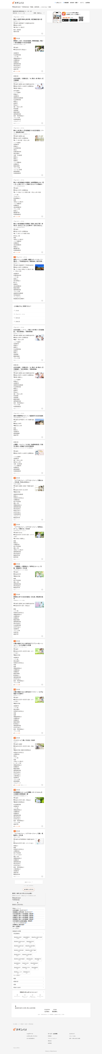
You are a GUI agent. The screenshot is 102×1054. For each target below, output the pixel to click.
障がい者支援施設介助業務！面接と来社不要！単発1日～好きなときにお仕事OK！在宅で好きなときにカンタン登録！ (28, 225)
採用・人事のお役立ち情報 (74, 1038)
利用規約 (50, 1036)
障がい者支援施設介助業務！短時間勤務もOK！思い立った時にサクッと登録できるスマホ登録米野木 (29, 184)
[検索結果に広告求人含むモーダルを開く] (16, 13)
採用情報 (50, 1043)
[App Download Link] (65, 20)
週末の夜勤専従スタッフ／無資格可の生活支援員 (28, 416)
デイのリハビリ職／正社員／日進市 (24, 740)
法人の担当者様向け (31, 1038)
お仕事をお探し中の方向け (32, 1036)
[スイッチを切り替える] (23, 13)
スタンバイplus (72, 1036)
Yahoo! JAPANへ (16, 1047)
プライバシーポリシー (52, 1038)
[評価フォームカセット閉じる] (43, 992)
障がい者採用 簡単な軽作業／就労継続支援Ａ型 (28, 19)
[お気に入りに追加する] (42, 33)
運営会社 (50, 1040)
